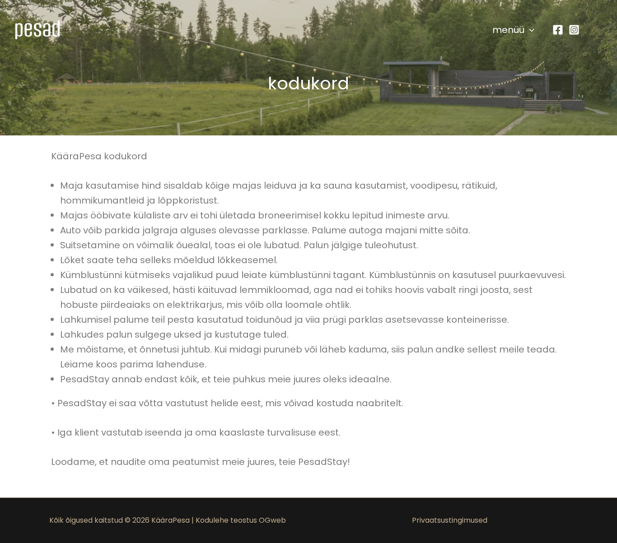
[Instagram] (574, 29)
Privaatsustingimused (449, 520)
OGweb (272, 520)
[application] (529, 30)
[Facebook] (557, 29)
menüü (508, 29)
